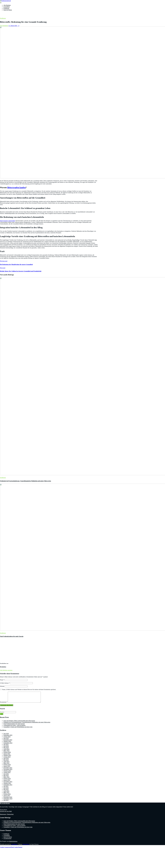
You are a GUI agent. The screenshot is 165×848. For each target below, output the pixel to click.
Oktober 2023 (7, 755)
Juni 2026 (6, 733)
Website (2, 686)
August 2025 (6, 736)
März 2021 (6, 792)
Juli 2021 (5, 786)
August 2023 (6, 757)
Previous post (3, 261)
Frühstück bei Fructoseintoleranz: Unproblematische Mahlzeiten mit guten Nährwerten (25, 481)
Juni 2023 (6, 758)
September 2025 (7, 735)
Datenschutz (10, 814)
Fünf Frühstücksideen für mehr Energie (11, 636)
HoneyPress (26, 844)
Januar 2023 (6, 766)
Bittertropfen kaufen (16, 187)
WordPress (14, 844)
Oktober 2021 (7, 783)
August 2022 (6, 772)
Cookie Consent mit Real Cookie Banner (11, 847)
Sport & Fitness (7, 10)
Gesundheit (6, 6)
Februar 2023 (7, 764)
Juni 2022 (6, 774)
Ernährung (6, 8)
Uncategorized (7, 838)
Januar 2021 (6, 795)
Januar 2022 (6, 780)
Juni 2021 (6, 788)
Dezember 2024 (7, 739)
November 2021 (7, 781)
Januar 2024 (6, 753)
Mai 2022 (6, 775)
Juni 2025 (6, 738)
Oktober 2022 (7, 770)
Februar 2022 (7, 778)
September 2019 (7, 798)
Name (2, 680)
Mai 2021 (6, 789)
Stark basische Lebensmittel (7, 220)
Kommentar (3, 702)
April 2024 (6, 749)
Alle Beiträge (7, 5)
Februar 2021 (7, 794)
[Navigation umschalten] (0, 2)
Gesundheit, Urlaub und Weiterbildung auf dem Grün (17, 727)
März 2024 (6, 750)
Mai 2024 (6, 747)
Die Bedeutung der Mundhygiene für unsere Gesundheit (16, 264)
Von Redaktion (4, 25)
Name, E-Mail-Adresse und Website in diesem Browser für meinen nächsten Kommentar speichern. (29, 689)
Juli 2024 (5, 744)
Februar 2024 (7, 752)
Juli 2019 (5, 800)
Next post (2, 268)
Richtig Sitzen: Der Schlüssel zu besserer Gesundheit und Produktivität (20, 271)
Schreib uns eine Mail (6, 811)
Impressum (3, 814)
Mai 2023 (6, 760)
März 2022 (6, 777)
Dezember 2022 (7, 767)
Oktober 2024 (7, 741)
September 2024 (7, 743)
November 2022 (7, 769)
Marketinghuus (13, 841)
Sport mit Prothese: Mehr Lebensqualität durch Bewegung (19, 720)
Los (1, 714)
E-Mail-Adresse (5, 683)
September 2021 (7, 784)
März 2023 (6, 763)
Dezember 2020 (7, 797)
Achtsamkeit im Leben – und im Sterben (14, 725)
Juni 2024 (6, 746)
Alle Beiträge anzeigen (6, 670)
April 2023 (6, 761)
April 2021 (6, 791)
